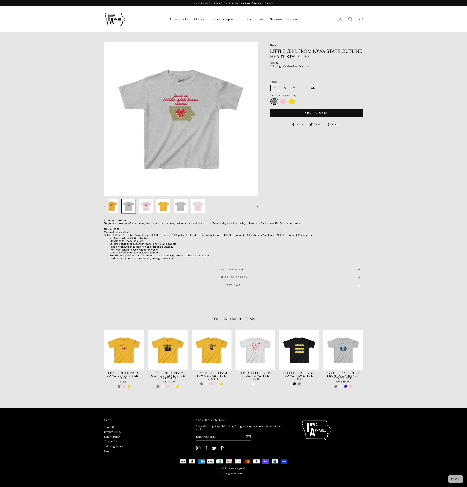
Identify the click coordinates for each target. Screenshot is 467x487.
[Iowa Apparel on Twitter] (214, 448)
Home (273, 45)
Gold (292, 101)
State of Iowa (254, 19)
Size (273, 82)
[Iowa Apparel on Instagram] (198, 448)
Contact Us (110, 441)
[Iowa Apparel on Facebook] (206, 448)
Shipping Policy (233, 277)
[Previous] (106, 206)
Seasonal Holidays (284, 19)
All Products (178, 19)
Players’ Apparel (226, 19)
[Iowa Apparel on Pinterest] (222, 448)
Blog (106, 451)
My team (200, 19)
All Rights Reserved (233, 473)
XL (313, 88)
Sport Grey (274, 101)
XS (275, 88)
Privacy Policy (112, 431)
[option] (233, 3)
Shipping (275, 66)
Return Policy (234, 269)
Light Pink (283, 101)
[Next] (255, 206)
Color (283, 95)
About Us (109, 427)
